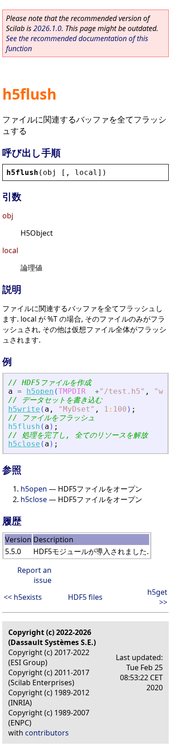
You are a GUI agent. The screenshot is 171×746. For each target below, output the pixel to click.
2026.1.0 (47, 28)
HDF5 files (85, 597)
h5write (24, 409)
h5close (24, 443)
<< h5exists (23, 597)
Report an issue (34, 575)
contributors (47, 733)
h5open (40, 391)
